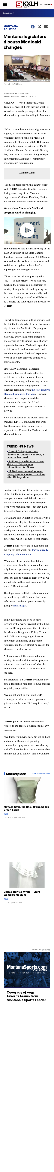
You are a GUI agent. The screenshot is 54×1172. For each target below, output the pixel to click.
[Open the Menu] (5, 4)
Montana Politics (11, 28)
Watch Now (45, 5)
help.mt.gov (19, 605)
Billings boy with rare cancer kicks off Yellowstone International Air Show (25, 464)
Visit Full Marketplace (40, 774)
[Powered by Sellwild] (46, 950)
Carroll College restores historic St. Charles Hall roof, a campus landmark (25, 454)
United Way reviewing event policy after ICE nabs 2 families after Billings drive (26, 474)
